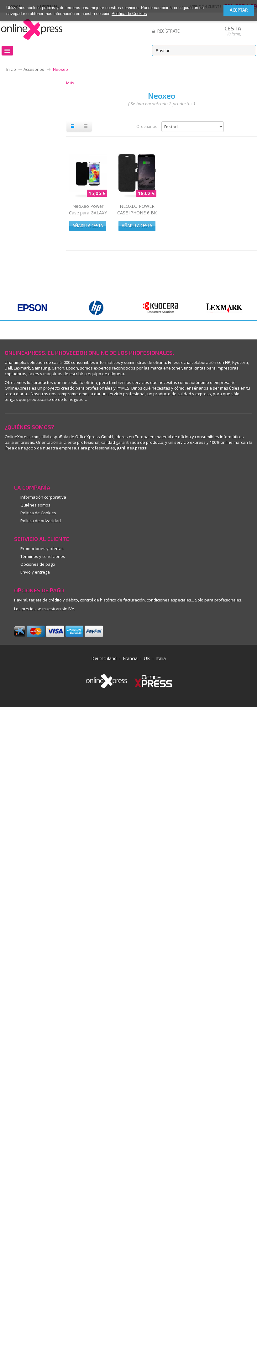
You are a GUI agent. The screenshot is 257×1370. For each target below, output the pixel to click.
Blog (72, 465)
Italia (161, 658)
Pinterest (22, 465)
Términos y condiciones (42, 556)
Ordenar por (147, 126)
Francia (130, 658)
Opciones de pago (37, 564)
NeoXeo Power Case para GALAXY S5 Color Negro (88, 212)
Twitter (85, 465)
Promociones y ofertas (42, 548)
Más (70, 83)
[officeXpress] (153, 680)
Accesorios (34, 69)
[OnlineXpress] (31, 28)
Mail (60, 465)
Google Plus (35, 465)
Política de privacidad (40, 520)
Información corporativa (43, 497)
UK (147, 658)
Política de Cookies (129, 13)
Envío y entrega (35, 572)
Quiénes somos (35, 505)
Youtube (47, 465)
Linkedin (10, 465)
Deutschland (104, 658)
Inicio (11, 69)
